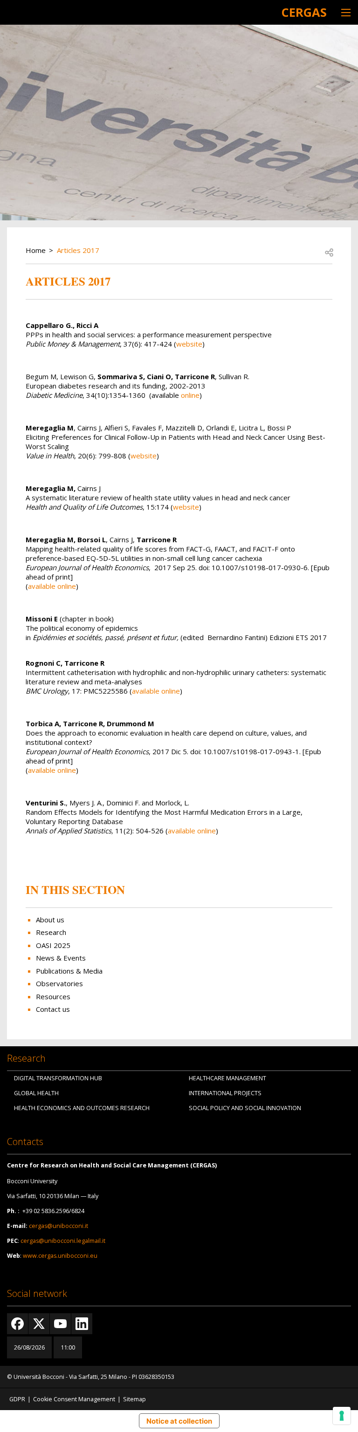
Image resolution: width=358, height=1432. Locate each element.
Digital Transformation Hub (58, 1078)
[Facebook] (17, 1323)
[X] (38, 1323)
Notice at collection (179, 1421)
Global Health (36, 1093)
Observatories (59, 983)
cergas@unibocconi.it (58, 1226)
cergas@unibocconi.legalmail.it (63, 1241)
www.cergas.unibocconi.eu (60, 1256)
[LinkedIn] (81, 1323)
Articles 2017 (78, 250)
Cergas (304, 12)
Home (36, 250)
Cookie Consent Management (74, 1399)
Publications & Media (69, 970)
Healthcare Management (227, 1078)
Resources (53, 996)
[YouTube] (60, 1323)
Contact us (53, 1009)
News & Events (61, 957)
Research (51, 932)
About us (50, 919)
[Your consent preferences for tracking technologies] (342, 1416)
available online (52, 586)
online (190, 395)
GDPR (17, 1399)
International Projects (225, 1093)
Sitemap (134, 1399)
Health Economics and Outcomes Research (82, 1108)
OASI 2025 (53, 945)
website (189, 343)
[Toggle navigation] (346, 12)
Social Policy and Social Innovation (245, 1108)
